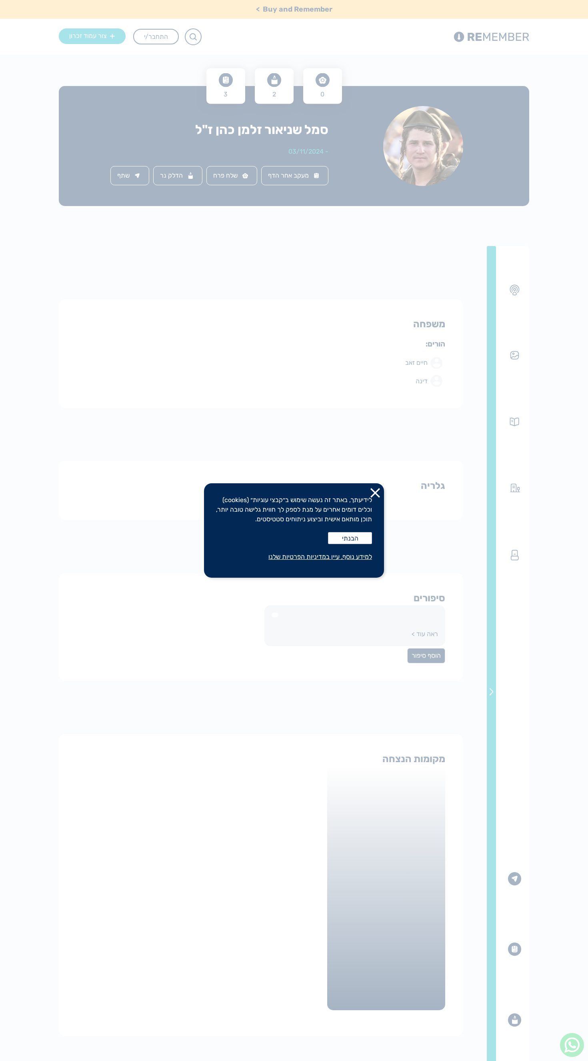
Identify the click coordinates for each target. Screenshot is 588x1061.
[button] (375, 494)
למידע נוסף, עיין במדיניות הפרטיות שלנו (320, 557)
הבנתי (350, 538)
